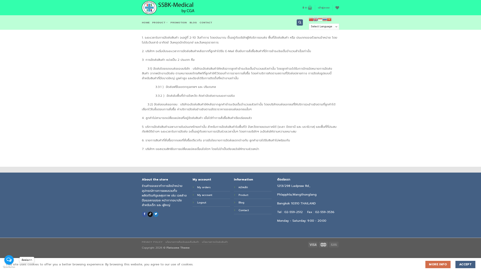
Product (158, 22)
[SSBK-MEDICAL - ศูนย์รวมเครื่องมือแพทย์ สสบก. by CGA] (171, 7)
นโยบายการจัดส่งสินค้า (215, 242)
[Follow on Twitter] (155, 214)
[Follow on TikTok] (150, 214)
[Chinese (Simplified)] (311, 19)
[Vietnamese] (329, 19)
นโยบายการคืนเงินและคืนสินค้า (182, 242)
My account (204, 195)
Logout (201, 202)
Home (146, 22)
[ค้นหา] (300, 22)
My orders (204, 187)
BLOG (193, 22)
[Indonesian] (320, 19)
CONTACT (206, 22)
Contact (244, 210)
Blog (241, 202)
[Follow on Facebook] (144, 214)
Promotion (178, 22)
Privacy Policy (152, 242)
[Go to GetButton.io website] (9, 267)
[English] (315, 19)
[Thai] (324, 19)
